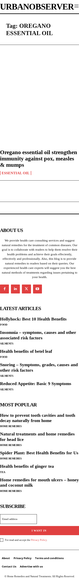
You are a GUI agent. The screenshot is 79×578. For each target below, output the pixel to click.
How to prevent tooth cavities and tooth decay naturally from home (37, 418)
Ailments (6, 343)
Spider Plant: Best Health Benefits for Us (39, 452)
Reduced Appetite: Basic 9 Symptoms (35, 383)
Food (3, 324)
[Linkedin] (15, 289)
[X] (26, 289)
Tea (2, 472)
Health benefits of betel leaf (26, 351)
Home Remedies (11, 426)
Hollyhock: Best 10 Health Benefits (33, 318)
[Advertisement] (39, 92)
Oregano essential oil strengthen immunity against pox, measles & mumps (38, 158)
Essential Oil (16, 173)
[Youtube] (37, 289)
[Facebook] (4, 289)
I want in (39, 530)
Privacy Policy (39, 539)
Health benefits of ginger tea (27, 466)
